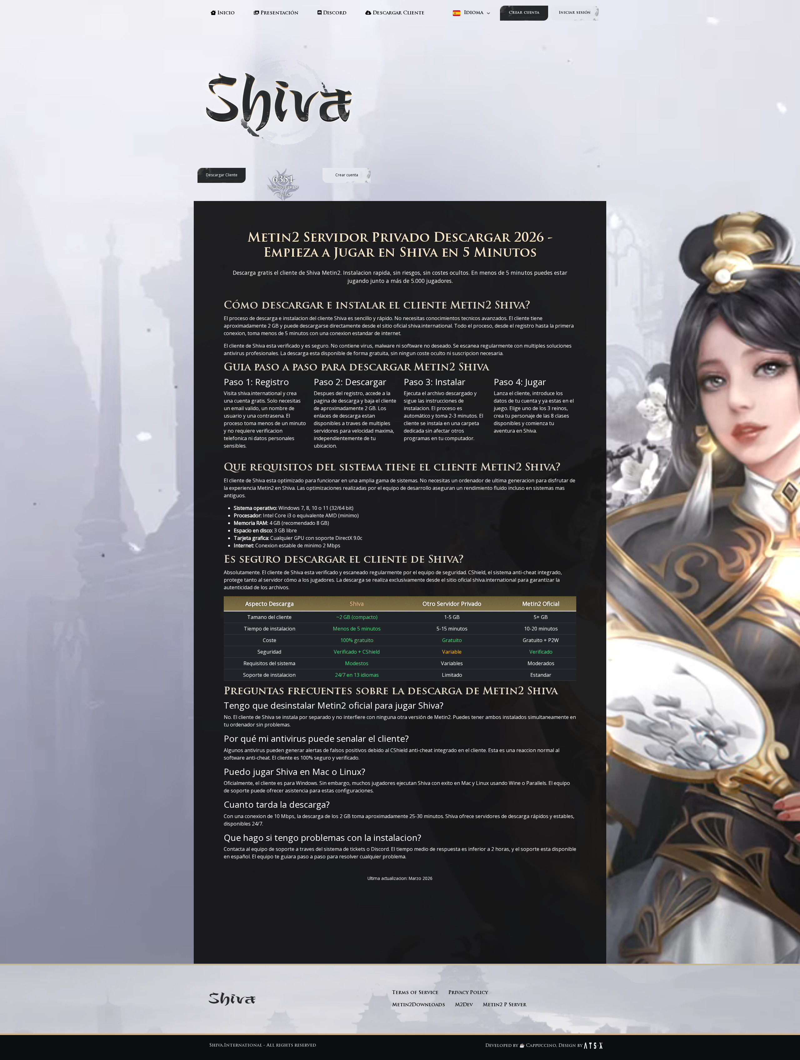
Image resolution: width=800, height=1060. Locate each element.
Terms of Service (415, 993)
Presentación (278, 13)
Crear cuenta (524, 13)
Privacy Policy (468, 993)
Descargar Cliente (397, 13)
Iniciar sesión (575, 13)
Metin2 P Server (504, 1005)
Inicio (225, 13)
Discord (334, 13)
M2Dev (464, 1005)
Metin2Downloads (418, 1005)
